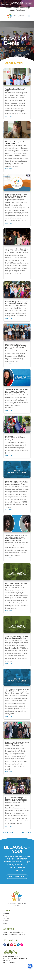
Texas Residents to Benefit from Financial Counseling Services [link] (16, 637)
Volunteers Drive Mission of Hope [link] (15, 89)
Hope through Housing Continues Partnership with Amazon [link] (17, 743)
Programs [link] (6, 916)
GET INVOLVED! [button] (17, 877)
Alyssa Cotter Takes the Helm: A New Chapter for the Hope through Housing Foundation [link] (16, 391)
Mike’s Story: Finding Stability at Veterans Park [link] (16, 142)
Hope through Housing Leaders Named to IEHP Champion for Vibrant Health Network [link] (16, 196)
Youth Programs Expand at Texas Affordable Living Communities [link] (17, 690)
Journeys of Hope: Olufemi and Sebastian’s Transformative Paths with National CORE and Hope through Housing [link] (16, 538)
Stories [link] (6, 918)
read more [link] (8, 116)
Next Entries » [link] (26, 832)
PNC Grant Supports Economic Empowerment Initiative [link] (16, 584)
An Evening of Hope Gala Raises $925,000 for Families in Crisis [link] (16, 249)
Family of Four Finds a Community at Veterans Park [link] (15, 437)
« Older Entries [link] (8, 832)
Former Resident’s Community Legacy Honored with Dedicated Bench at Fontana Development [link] (16, 799)
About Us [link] (6, 913)
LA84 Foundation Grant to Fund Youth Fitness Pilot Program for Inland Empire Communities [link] (16, 482)
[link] (28, 3)
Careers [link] (6, 921)
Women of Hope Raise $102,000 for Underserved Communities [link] (17, 302)
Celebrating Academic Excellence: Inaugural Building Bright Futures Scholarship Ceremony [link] (15, 346)
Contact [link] (6, 923)
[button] (4, 944)
